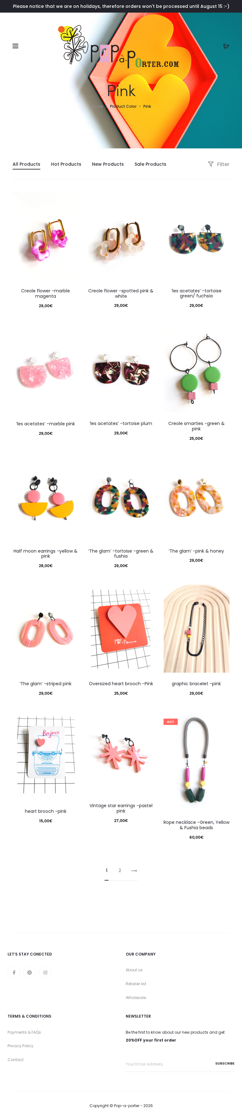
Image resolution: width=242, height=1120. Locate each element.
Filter (222, 164)
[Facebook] (14, 972)
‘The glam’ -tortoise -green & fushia (120, 554)
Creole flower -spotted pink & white (120, 293)
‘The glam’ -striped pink (46, 684)
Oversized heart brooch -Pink (121, 684)
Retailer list (136, 983)
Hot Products (66, 164)
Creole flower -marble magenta (45, 293)
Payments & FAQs (24, 1032)
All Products (26, 164)
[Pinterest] (29, 972)
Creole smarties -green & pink (196, 426)
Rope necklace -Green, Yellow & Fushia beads (196, 825)
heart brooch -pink (45, 811)
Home (97, 106)
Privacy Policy (20, 1045)
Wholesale (136, 997)
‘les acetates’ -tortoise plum (120, 423)
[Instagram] (45, 972)
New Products (108, 164)
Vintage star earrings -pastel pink (121, 808)
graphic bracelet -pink (196, 684)
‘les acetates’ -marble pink (45, 424)
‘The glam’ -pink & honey (196, 551)
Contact (16, 1059)
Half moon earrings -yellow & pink (46, 554)
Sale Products (150, 164)
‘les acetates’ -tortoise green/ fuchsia (196, 293)
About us (134, 970)
